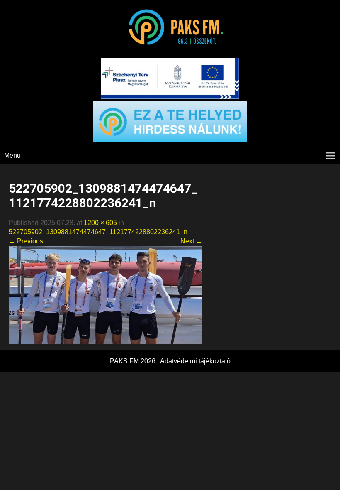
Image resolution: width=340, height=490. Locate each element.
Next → (191, 241)
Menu (12, 155)
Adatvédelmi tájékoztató (195, 361)
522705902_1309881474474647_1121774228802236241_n (98, 231)
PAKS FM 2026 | (135, 361)
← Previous (26, 241)
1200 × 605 (100, 222)
